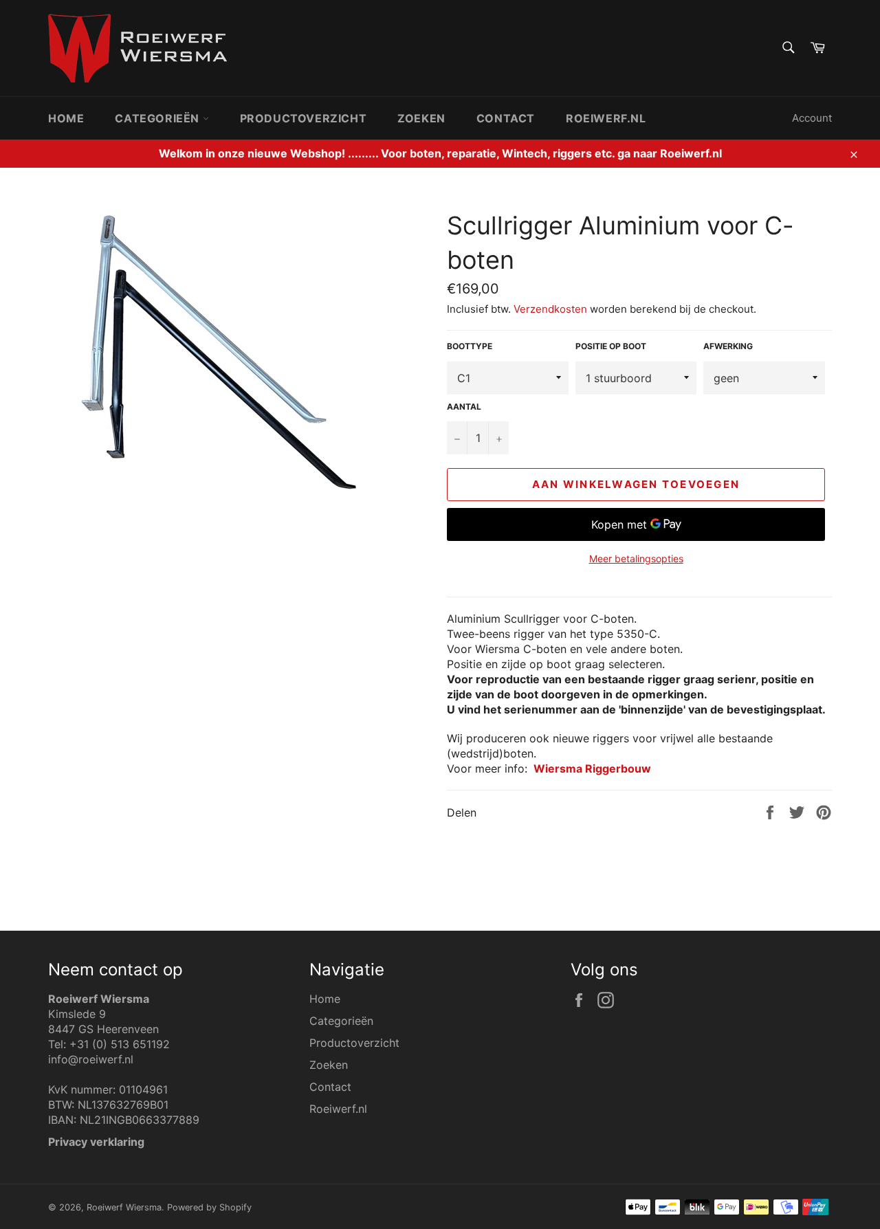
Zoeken (421, 118)
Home (66, 118)
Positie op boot (610, 346)
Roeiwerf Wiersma (124, 1207)
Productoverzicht (303, 118)
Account (812, 117)
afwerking (728, 346)
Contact (505, 118)
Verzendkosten (550, 308)
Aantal (464, 406)
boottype (469, 346)
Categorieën (158, 118)
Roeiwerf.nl (606, 118)
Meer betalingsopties (636, 558)
